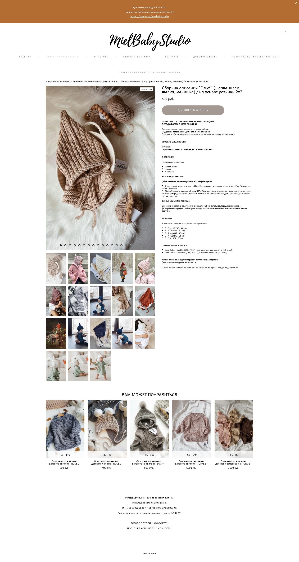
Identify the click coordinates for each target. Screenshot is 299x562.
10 (103, 245)
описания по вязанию (57, 81)
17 (135, 245)
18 (140, 245)
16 (131, 245)
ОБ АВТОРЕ (101, 57)
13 (117, 245)
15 (126, 245)
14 (121, 245)
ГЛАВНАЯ (25, 57)
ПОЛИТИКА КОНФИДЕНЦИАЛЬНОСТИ (256, 57)
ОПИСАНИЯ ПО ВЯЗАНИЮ (62, 57)
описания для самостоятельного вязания (95, 81)
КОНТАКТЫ (172, 57)
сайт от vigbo (149, 553)
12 (112, 245)
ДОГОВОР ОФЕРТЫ (205, 57)
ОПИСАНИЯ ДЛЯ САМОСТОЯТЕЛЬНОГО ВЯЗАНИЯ (149, 72)
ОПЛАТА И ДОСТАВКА (137, 57)
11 (107, 245)
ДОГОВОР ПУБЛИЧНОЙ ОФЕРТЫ (149, 523)
